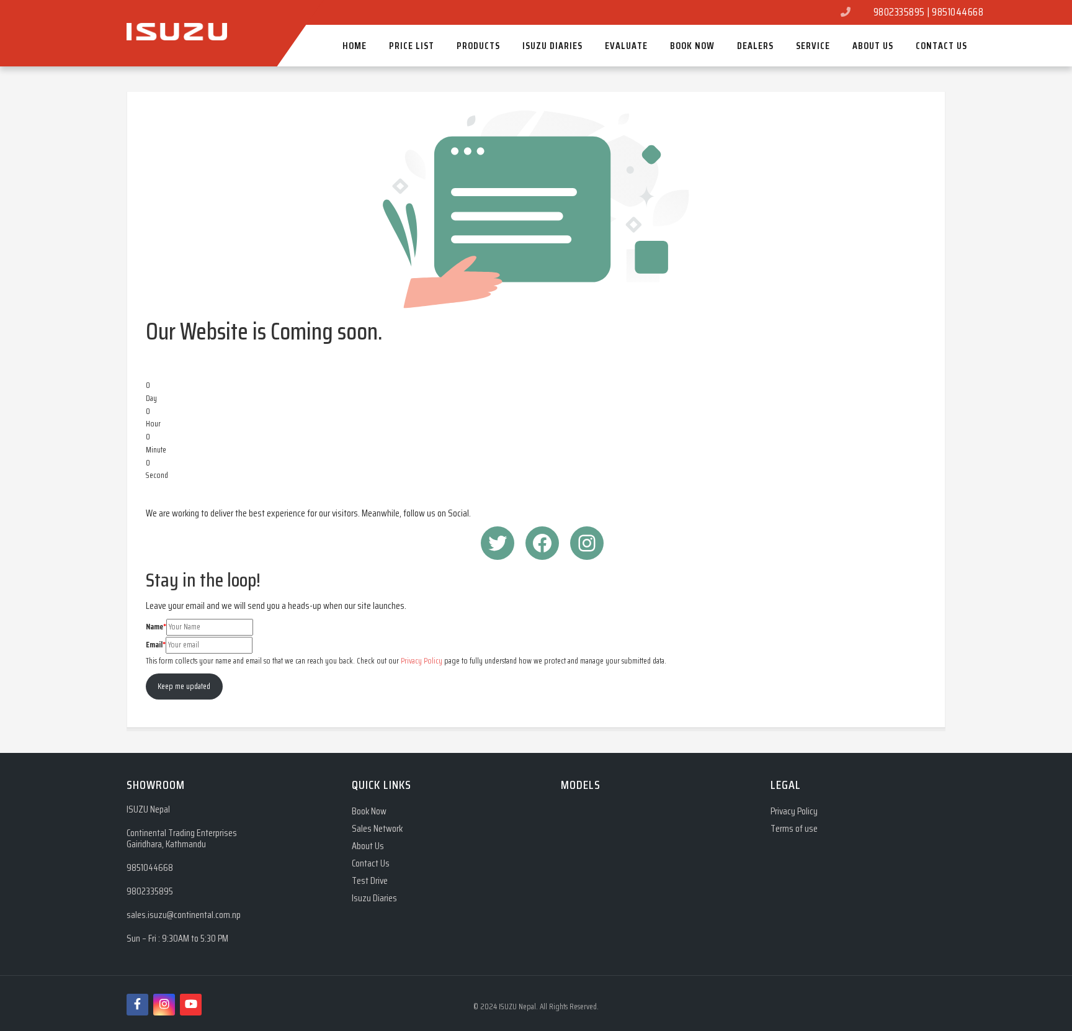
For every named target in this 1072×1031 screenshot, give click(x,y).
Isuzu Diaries (374, 898)
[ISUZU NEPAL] (177, 11)
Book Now (369, 811)
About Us (368, 846)
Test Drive (370, 881)
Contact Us (371, 864)
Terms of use (794, 829)
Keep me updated (184, 686)
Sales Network (377, 829)
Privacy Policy (421, 660)
